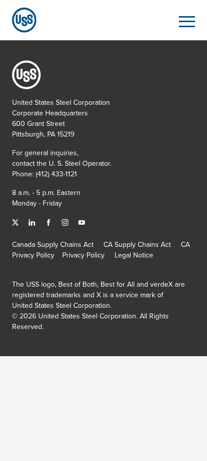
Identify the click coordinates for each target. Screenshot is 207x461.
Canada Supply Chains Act (52, 244)
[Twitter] (16, 222)
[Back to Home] (20, 20)
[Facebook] (49, 222)
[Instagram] (66, 222)
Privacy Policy (83, 255)
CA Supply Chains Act (137, 244)
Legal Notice (134, 255)
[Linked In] (33, 222)
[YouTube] (81, 222)
